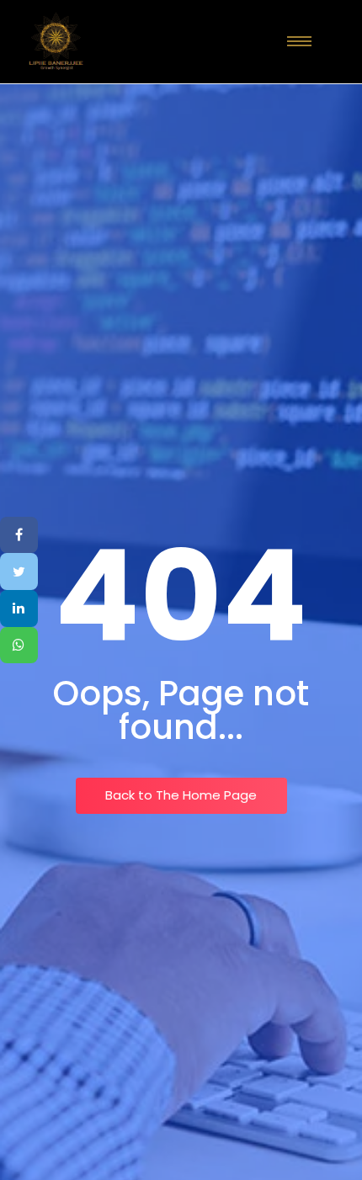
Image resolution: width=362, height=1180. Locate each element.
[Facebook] (19, 535)
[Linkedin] (19, 608)
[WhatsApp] (19, 645)
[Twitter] (19, 571)
